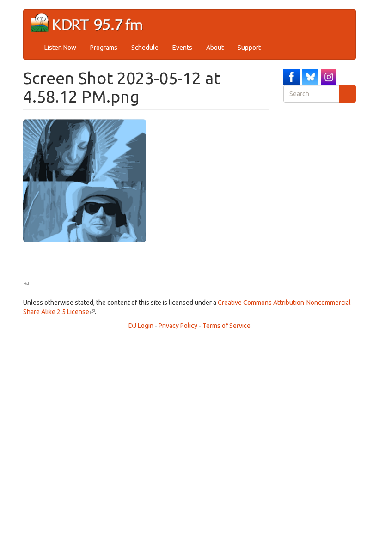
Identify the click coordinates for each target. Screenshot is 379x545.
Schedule (145, 47)
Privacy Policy (178, 325)
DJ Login (140, 325)
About (215, 47)
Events (182, 47)
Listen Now (60, 47)
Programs (103, 47)
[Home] (90, 22)
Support (249, 47)
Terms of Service (226, 325)
